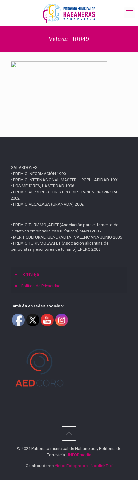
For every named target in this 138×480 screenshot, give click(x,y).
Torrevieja (30, 274)
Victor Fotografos (71, 465)
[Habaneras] (69, 13)
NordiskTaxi (102, 465)
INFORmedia (79, 454)
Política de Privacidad (41, 285)
